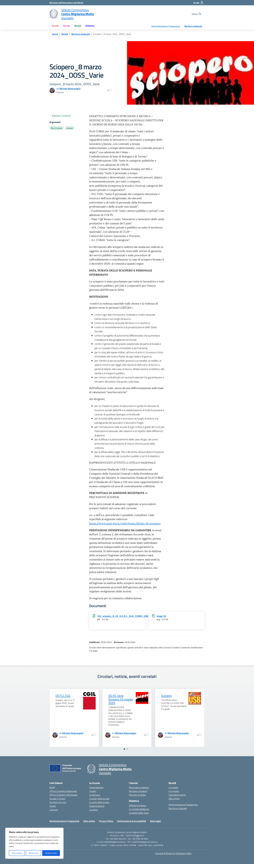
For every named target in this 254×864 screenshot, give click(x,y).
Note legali (155, 821)
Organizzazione (96, 806)
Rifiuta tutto (33, 853)
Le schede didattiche (139, 809)
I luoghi (92, 791)
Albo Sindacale (56, 128)
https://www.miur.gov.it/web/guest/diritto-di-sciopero (124, 523)
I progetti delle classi (139, 813)
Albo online (174, 798)
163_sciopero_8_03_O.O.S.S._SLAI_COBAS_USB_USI (125, 616)
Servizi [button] (66, 26)
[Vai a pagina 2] (127, 749)
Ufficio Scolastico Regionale (63, 791)
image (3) (161, 616)
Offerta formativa (137, 805)
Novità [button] (77, 26)
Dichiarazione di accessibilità (131, 821)
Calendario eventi (177, 795)
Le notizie (173, 787)
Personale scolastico (139, 787)
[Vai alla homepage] (53, 14)
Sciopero (166, 696)
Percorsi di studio (137, 795)
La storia (93, 809)
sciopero (69, 128)
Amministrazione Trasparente (165, 26)
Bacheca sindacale (193, 26)
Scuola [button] (55, 26)
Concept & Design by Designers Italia (173, 853)
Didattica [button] (89, 26)
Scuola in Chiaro (57, 798)
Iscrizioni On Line (57, 802)
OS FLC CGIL (63, 696)
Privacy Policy (106, 821)
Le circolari (174, 791)
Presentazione (96, 787)
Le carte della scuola (99, 802)
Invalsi (52, 806)
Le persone (94, 795)
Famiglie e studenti (138, 791)
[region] (34, 843)
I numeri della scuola (99, 798)
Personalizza (17, 853)
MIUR (52, 787)
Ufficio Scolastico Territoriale (63, 795)
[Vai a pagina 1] (124, 749)
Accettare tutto (51, 853)
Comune (53, 809)
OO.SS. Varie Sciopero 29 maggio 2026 (120, 699)
